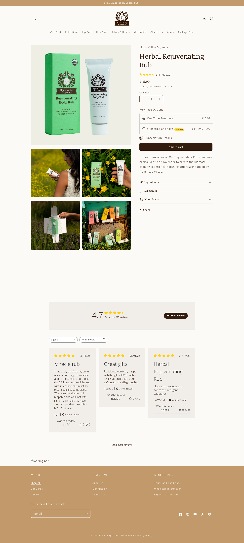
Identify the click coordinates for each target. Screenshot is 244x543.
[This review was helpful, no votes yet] (81, 424)
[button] (34, 18)
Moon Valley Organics (110, 535)
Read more (66, 408)
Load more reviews (122, 444)
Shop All (36, 482)
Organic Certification (166, 494)
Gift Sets (36, 494)
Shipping (143, 86)
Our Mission (99, 488)
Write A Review (176, 315)
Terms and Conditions (167, 482)
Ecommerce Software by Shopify (137, 535)
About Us (97, 482)
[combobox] (63, 340)
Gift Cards (37, 488)
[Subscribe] (86, 514)
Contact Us (98, 494)
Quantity (144, 92)
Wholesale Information (168, 488)
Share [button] (146, 209)
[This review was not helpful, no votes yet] (87, 424)
